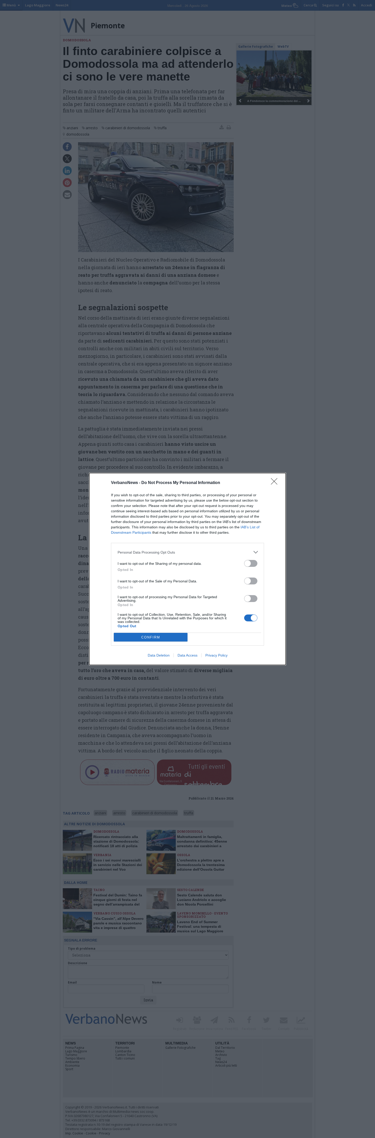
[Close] (276, 483)
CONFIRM (150, 637)
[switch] (250, 563)
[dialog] (187, 569)
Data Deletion (159, 655)
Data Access (187, 655)
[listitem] (187, 552)
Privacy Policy (216, 655)
